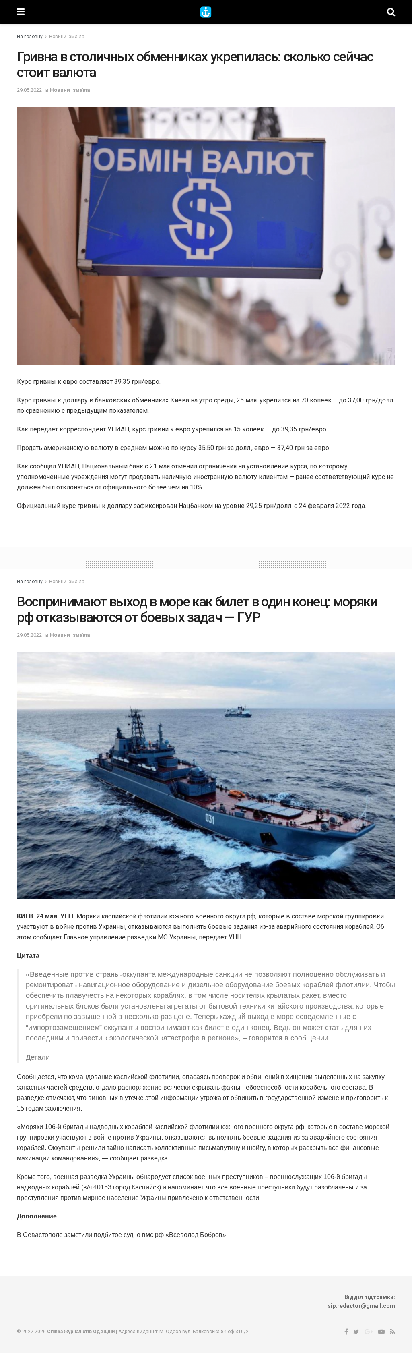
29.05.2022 (29, 90)
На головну (30, 36)
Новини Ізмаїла (66, 36)
